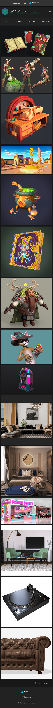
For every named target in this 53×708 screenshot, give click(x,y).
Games (18, 22)
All (7, 22)
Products (31, 22)
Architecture (46, 22)
